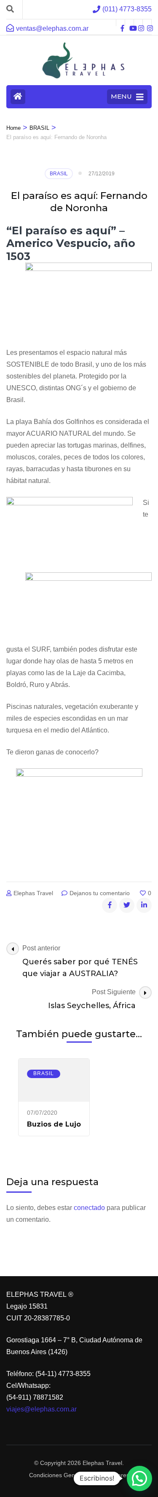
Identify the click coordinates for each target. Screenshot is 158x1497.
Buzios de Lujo (54, 1124)
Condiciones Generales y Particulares (79, 1475)
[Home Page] (18, 96)
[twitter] (126, 905)
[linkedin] (144, 905)
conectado (89, 1207)
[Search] (10, 9)
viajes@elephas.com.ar (41, 1409)
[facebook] (120, 22)
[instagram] (138, 22)
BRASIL (59, 174)
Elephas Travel (33, 893)
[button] (139, 1478)
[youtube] (129, 22)
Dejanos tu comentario (100, 893)
